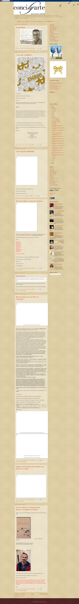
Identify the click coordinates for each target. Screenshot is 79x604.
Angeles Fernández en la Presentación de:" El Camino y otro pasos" (59, 233)
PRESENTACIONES (22, 290)
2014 (52, 107)
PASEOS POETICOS (53, 34)
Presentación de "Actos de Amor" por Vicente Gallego (58, 219)
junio (52, 114)
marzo (53, 157)
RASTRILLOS (52, 38)
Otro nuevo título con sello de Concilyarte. (29, 201)
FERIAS (51, 31)
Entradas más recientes (20, 593)
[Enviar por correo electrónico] (37, 48)
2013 (52, 162)
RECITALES (52, 39)
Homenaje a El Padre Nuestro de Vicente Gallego (58, 226)
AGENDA (19, 21)
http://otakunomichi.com (53, 87)
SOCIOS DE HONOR (22, 461)
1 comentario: (31, 195)
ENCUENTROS (48, 21)
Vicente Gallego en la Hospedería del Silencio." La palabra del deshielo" (28, 508)
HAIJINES (51, 32)
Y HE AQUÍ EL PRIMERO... (25, 151)
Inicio (32, 593)
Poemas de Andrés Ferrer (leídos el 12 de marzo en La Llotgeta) (58, 204)
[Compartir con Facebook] (40, 48)
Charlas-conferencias (37, 21)
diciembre (53, 108)
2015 (52, 105)
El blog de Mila (53, 193)
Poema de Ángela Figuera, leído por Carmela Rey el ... (57, 148)
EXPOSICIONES (52, 174)
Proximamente (20, 27)
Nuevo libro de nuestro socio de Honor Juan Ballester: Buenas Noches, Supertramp (59, 211)
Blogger (45, 601)
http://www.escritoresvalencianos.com (55, 86)
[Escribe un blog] (38, 48)
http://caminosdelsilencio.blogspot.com (56, 83)
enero (53, 160)
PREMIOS (51, 35)
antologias (27, 21)
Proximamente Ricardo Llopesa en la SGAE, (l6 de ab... (57, 134)
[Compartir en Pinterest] (41, 48)
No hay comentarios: (32, 48)
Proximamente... (21, 276)
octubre (53, 111)
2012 (52, 163)
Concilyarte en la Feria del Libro (56, 132)
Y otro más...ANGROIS (24, 55)
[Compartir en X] (39, 48)
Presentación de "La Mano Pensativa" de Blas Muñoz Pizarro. (58, 265)
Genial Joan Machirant (57, 245)
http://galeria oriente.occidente (54, 82)
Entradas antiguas (44, 593)
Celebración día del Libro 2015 (59, 240)
